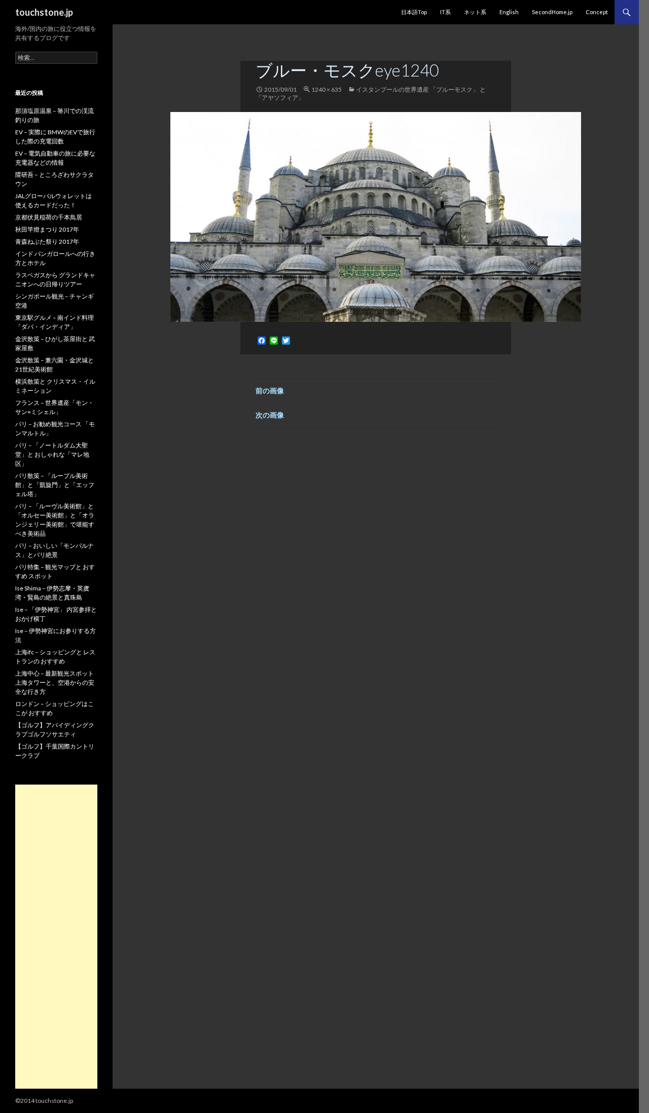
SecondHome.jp (552, 12)
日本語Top (414, 12)
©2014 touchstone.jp (44, 1100)
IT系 (445, 12)
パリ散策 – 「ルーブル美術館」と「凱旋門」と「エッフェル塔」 (54, 485)
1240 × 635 (326, 89)
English (509, 12)
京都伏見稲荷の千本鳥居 (48, 217)
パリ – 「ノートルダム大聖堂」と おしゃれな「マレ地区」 (52, 454)
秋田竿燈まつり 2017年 (47, 229)
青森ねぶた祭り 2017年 (47, 241)
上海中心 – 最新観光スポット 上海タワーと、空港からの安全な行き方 (54, 682)
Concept (597, 12)
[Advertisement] (56, 937)
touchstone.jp (44, 12)
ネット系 (475, 12)
